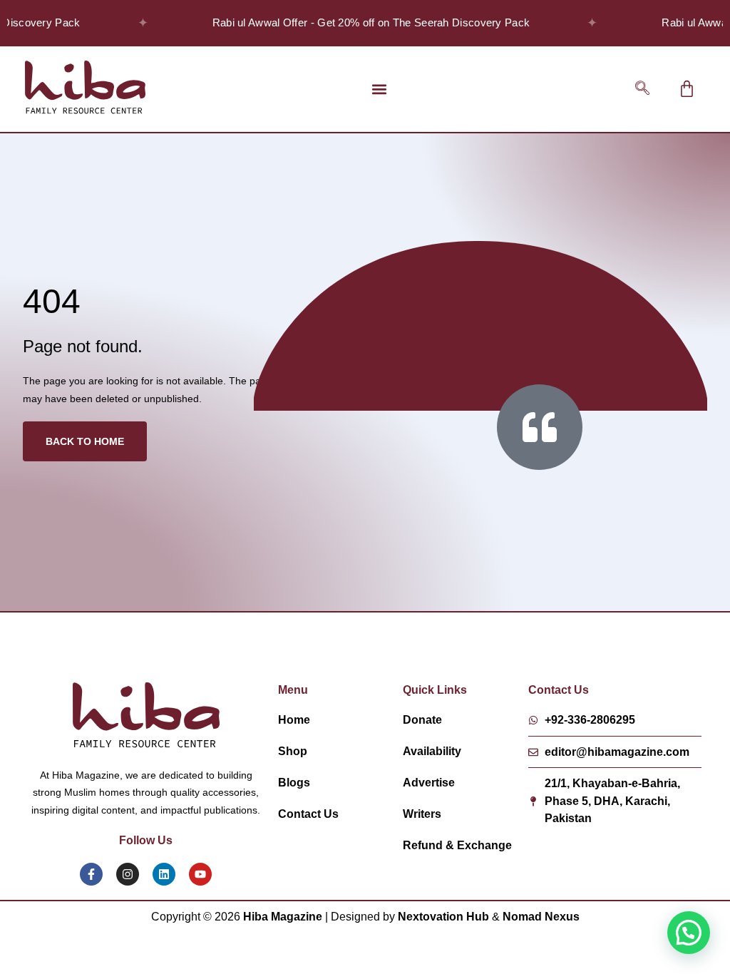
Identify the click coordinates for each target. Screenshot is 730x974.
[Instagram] (127, 874)
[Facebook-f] (91, 874)
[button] (379, 89)
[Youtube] (200, 874)
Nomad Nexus (541, 917)
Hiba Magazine (282, 917)
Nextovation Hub (443, 917)
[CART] (687, 89)
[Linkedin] (164, 874)
